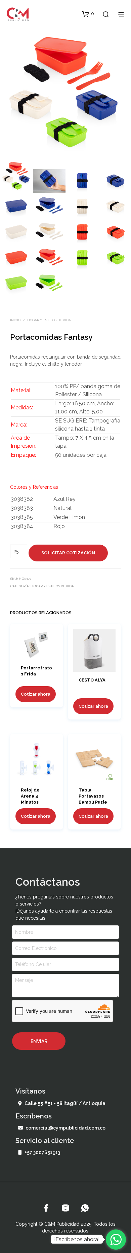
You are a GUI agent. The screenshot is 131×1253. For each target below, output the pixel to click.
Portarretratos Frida (36, 670)
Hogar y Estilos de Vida (49, 320)
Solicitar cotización (68, 552)
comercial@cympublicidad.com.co (65, 1128)
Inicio (15, 320)
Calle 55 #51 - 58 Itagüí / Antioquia (65, 1103)
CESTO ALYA (92, 680)
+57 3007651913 (42, 1152)
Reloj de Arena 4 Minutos (30, 796)
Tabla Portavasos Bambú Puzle (93, 796)
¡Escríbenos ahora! (76, 1239)
